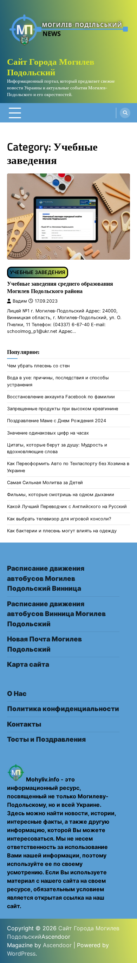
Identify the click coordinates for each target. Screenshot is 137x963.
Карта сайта (28, 664)
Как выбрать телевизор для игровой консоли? (59, 518)
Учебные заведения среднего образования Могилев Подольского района (60, 287)
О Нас (17, 694)
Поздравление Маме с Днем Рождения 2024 (56, 420)
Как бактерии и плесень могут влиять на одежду (62, 530)
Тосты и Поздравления (46, 739)
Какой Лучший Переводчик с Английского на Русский (67, 506)
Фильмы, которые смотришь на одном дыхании (60, 494)
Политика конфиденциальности (63, 709)
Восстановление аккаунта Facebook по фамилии (61, 396)
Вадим (20, 301)
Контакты (24, 724)
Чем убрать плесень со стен (38, 365)
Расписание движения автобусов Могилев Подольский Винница (45, 578)
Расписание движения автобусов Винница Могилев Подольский (56, 614)
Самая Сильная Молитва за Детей (45, 482)
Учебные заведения (37, 272)
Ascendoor (57, 945)
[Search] (125, 113)
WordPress (21, 953)
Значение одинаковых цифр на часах (48, 433)
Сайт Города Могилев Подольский (50, 67)
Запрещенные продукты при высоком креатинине (62, 408)
